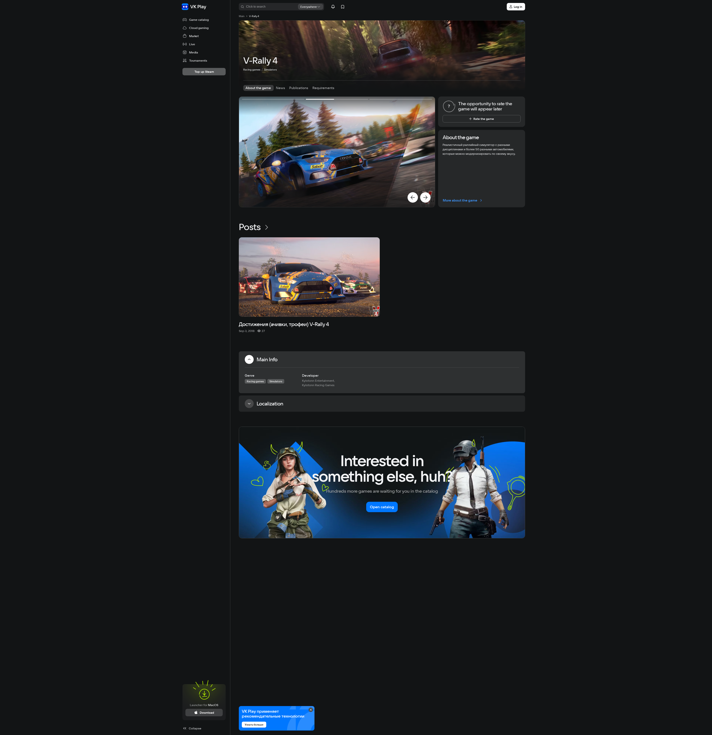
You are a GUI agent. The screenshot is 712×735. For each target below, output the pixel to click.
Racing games (251, 69)
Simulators (270, 69)
